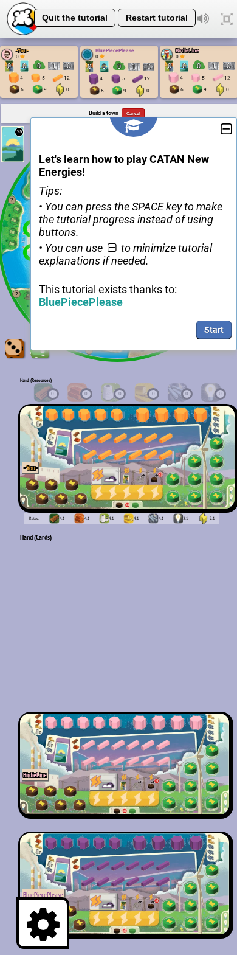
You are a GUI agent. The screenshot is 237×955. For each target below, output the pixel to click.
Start (214, 330)
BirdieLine (187, 50)
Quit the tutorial (75, 18)
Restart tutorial (157, 18)
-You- (22, 50)
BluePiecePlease (114, 50)
